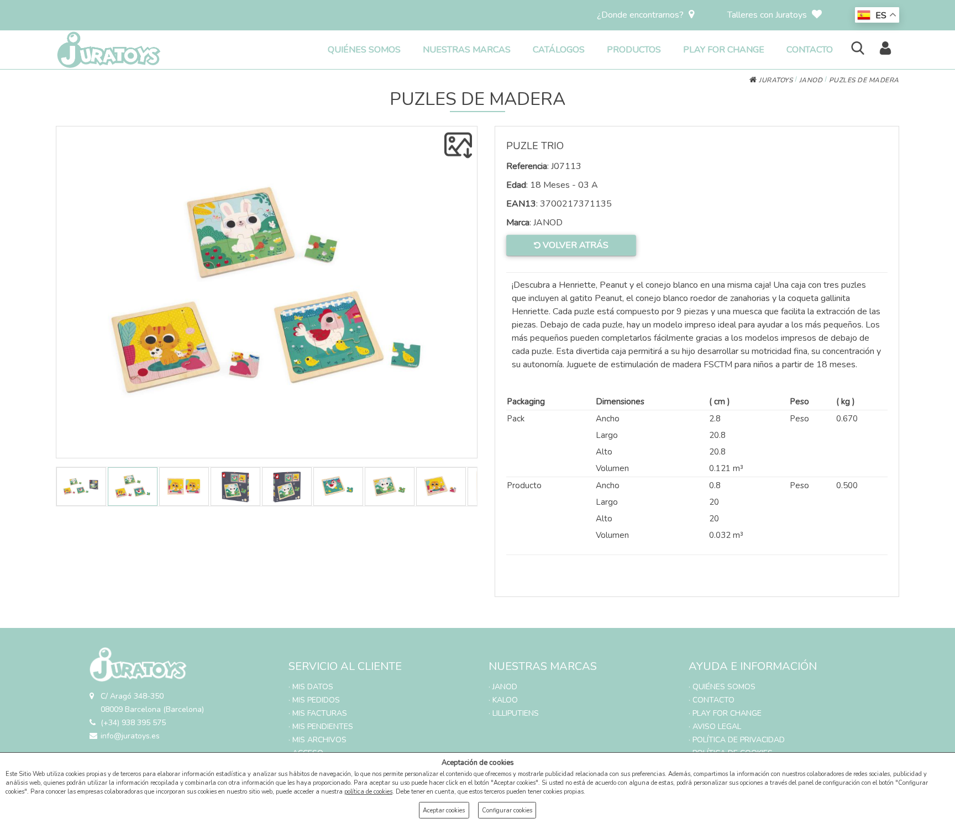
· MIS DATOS (310, 687)
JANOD (811, 80)
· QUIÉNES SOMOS (722, 687)
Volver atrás (574, 245)
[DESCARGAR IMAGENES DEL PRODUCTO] (458, 145)
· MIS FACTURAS (317, 713)
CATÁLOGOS (559, 50)
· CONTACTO (711, 700)
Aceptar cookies (444, 810)
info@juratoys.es (130, 736)
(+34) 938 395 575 (133, 722)
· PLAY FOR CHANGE (725, 713)
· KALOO (503, 700)
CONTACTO (809, 50)
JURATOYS (775, 80)
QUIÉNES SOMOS (364, 50)
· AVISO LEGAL (715, 726)
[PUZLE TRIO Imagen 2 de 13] (267, 292)
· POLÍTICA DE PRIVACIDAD (737, 740)
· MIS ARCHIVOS (317, 740)
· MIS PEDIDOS (314, 700)
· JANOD (503, 687)
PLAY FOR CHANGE (723, 50)
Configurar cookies (507, 810)
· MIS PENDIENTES (320, 726)
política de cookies (368, 792)
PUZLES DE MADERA (864, 80)
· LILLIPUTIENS (514, 713)
